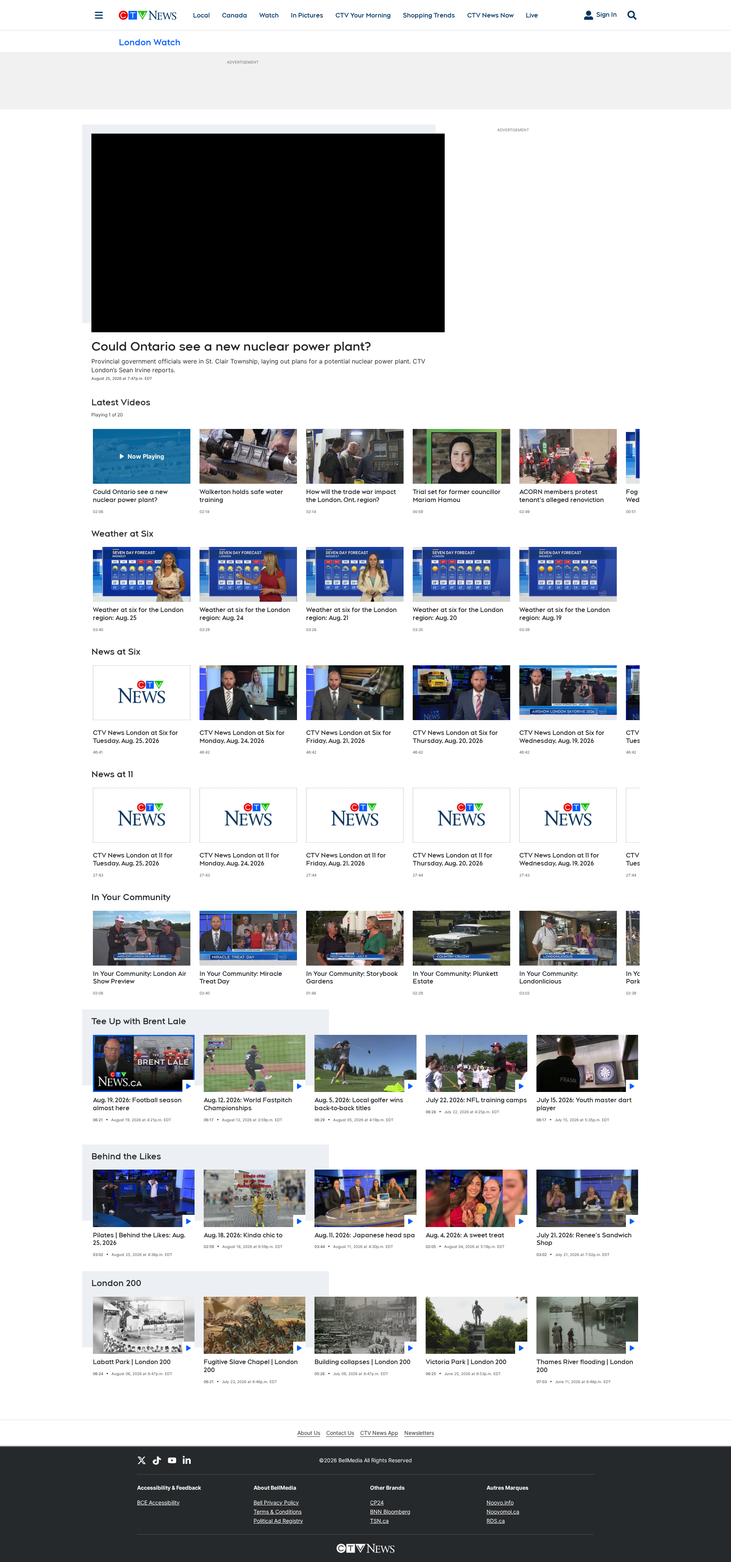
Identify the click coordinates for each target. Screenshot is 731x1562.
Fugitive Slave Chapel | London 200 (251, 1366)
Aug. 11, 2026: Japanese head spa (364, 1235)
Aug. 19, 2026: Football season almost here (137, 1104)
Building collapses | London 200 (362, 1362)
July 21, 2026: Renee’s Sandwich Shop (584, 1239)
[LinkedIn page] (187, 1460)
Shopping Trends (429, 15)
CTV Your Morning (363, 15)
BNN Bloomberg (390, 1511)
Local (201, 15)
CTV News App (379, 1433)
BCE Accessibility (158, 1502)
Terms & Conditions (278, 1511)
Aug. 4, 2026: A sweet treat (465, 1235)
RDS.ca (496, 1520)
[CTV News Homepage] (147, 15)
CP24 (377, 1502)
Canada (234, 15)
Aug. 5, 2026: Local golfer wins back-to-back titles (358, 1104)
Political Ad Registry (278, 1520)
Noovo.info (500, 1502)
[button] (624, 471)
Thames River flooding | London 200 (584, 1366)
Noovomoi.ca (503, 1511)
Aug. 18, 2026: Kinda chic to (243, 1235)
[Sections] (99, 15)
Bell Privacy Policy (276, 1502)
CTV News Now (490, 15)
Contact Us (340, 1433)
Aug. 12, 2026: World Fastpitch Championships (248, 1104)
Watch (269, 15)
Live (532, 15)
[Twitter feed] (141, 1460)
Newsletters (419, 1433)
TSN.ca (379, 1520)
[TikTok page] (156, 1460)
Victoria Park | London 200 (466, 1362)
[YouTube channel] (172, 1460)
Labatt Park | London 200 (132, 1362)
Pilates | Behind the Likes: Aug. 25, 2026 (139, 1239)
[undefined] (141, 471)
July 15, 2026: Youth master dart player (584, 1104)
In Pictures (307, 15)
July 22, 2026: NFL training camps (476, 1100)
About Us (308, 1433)
